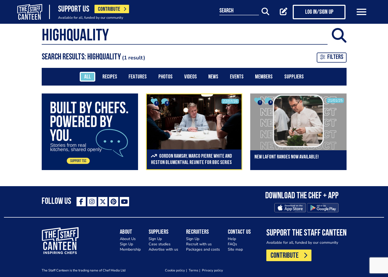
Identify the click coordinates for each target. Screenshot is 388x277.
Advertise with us (163, 249)
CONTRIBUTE (109, 9)
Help (232, 238)
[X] (102, 201)
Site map (235, 249)
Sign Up (126, 244)
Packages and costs (203, 249)
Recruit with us (199, 244)
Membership (130, 249)
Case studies (160, 244)
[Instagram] (92, 201)
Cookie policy (175, 270)
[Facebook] (81, 201)
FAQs (232, 244)
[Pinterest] (113, 201)
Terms (193, 270)
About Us (128, 238)
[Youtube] (124, 201)
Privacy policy (212, 270)
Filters (335, 57)
